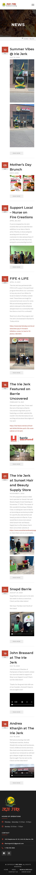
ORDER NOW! (26, 872)
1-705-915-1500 (10, 848)
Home (26, 39)
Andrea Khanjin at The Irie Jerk (22, 728)
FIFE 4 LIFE (19, 278)
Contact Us (13, 872)
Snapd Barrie (20, 589)
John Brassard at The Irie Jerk (21, 657)
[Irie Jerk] (9, 4)
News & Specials (26, 869)
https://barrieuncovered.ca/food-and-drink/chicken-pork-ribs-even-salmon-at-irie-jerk (22, 428)
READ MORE (16, 153)
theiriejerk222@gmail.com (14, 843)
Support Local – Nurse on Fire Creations (21, 212)
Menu (14, 869)
